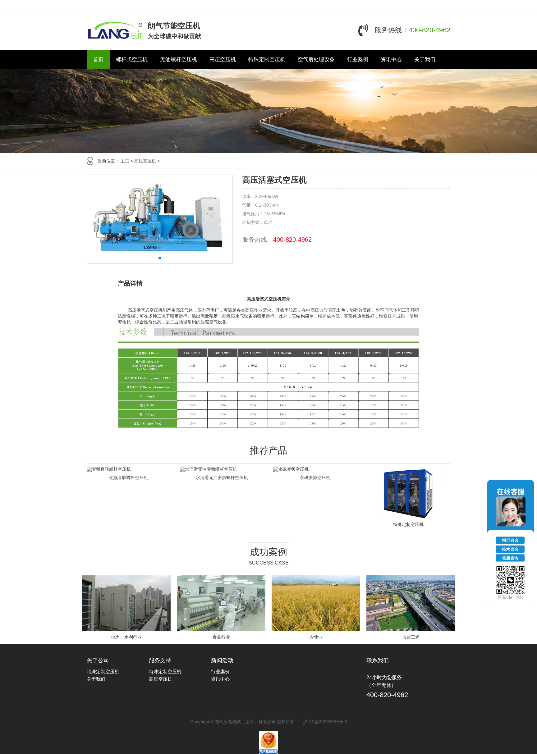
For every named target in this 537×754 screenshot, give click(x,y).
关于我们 (424, 59)
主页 (125, 160)
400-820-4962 (429, 30)
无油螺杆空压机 (178, 59)
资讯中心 (391, 59)
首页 (98, 59)
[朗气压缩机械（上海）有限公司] (116, 30)
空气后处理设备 (316, 59)
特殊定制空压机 (266, 59)
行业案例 (357, 59)
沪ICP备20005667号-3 (325, 721)
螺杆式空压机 (132, 59)
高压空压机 (222, 59)
